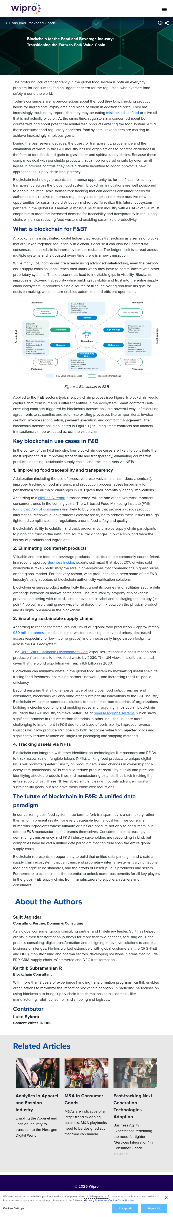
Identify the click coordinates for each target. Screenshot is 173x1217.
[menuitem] (166, 23)
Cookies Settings (13, 1208)
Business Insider (61, 562)
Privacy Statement (96, 1200)
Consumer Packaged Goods (32, 23)
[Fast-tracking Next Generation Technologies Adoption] (135, 1073)
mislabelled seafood (122, 112)
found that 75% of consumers (37, 509)
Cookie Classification (121, 1200)
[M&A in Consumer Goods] (86, 1073)
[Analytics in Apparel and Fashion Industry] (37, 1073)
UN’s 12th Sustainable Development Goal (54, 651)
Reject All (154, 1208)
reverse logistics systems (114, 713)
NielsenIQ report (51, 497)
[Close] (166, 1197)
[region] (86, 1204)
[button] (160, 23)
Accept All (125, 1208)
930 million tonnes (28, 632)
